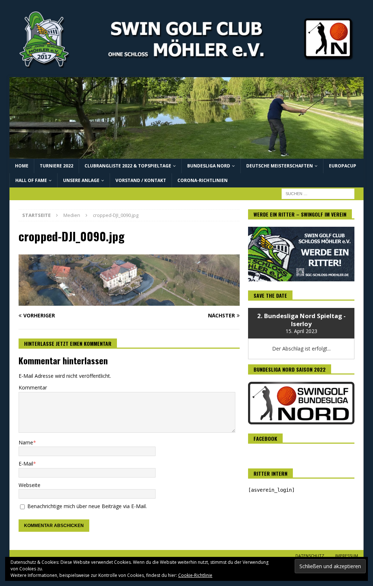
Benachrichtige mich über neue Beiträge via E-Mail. (87, 506)
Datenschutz (309, 555)
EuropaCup (342, 166)
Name (26, 442)
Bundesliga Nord (208, 166)
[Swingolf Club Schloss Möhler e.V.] (186, 154)
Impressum (346, 555)
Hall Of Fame (31, 180)
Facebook (265, 438)
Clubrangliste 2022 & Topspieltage (128, 166)
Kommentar (33, 387)
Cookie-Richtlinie (195, 575)
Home (21, 166)
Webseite (29, 485)
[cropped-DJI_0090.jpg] (129, 301)
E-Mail (26, 463)
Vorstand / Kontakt (140, 180)
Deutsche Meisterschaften (279, 166)
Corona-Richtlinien (202, 180)
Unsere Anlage (81, 180)
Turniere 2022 (56, 166)
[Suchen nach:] (318, 193)
